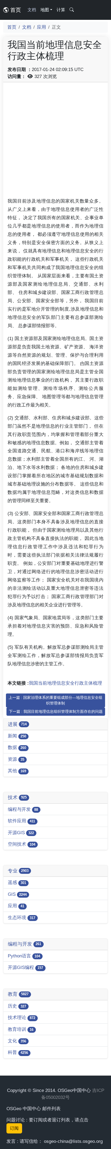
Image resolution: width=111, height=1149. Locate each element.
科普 (18, 1052)
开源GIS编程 (25, 967)
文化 (17, 1040)
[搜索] (71, 10)
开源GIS (21, 832)
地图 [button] (44, 10)
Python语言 (24, 955)
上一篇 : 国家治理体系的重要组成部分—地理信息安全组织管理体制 (55, 700)
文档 (31, 10)
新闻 (17, 735)
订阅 (14, 1128)
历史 (17, 1006)
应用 (41, 27)
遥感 (17, 882)
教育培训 (20, 1029)
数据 (17, 747)
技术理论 (21, 1017)
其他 (17, 770)
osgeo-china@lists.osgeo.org (73, 1141)
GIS (17, 894)
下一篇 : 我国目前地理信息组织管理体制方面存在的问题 (56, 711)
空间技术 (21, 844)
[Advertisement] (55, 142)
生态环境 (21, 917)
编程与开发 (23, 809)
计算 (61, 10)
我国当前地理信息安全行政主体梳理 (65, 683)
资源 (16, 759)
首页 (15, 10)
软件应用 (21, 820)
